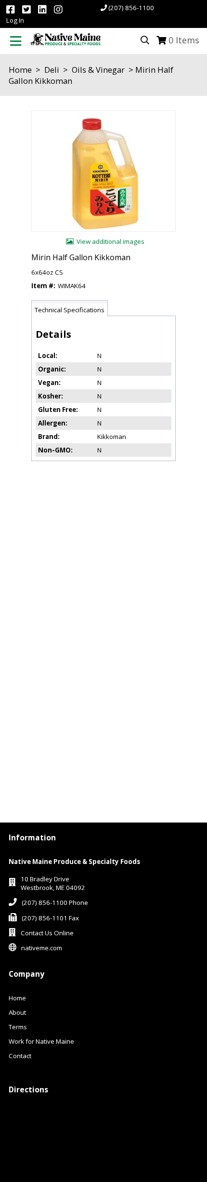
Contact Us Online (47, 933)
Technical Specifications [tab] (69, 309)
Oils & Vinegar (98, 69)
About (17, 1012)
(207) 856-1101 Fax (50, 918)
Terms (18, 1027)
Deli (51, 69)
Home (20, 69)
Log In (15, 20)
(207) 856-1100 (131, 7)
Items (183, 40)
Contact (20, 1055)
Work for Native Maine (41, 1041)
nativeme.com (41, 947)
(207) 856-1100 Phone (55, 902)
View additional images (110, 241)
